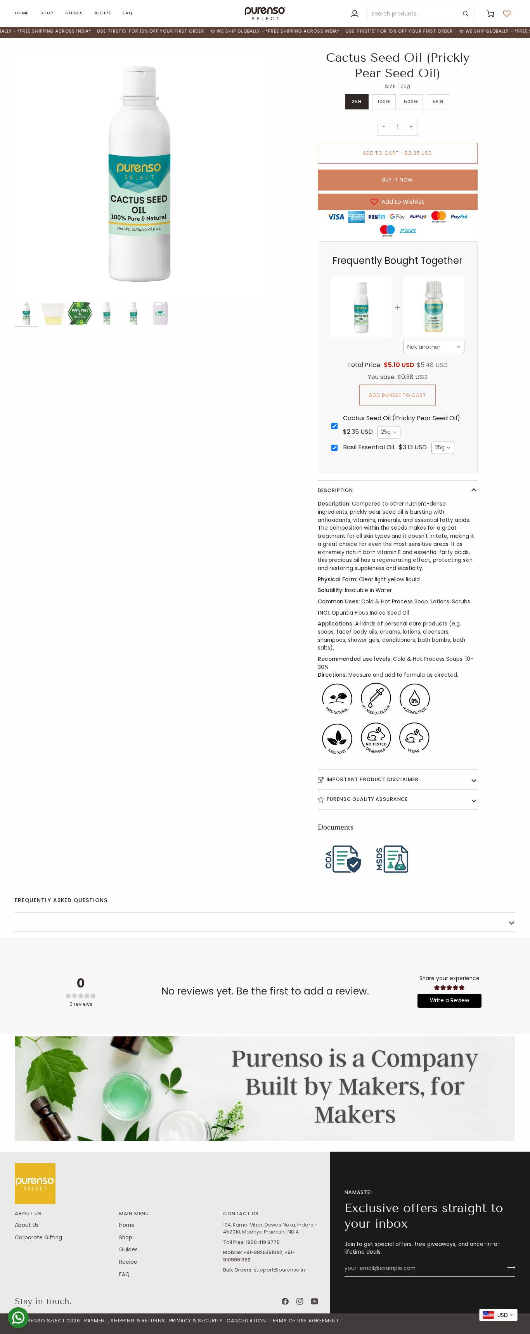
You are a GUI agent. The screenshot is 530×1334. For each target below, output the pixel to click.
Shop (125, 1237)
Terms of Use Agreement (304, 1320)
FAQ (124, 1274)
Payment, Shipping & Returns (124, 1320)
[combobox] (433, 347)
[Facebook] (285, 1301)
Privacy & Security (196, 1320)
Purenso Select (43, 1320)
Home (127, 1225)
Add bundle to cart (397, 395)
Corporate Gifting (38, 1237)
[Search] (465, 13)
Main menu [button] (134, 1213)
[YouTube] (314, 1301)
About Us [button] (28, 1213)
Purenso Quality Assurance (367, 799)
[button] (47, 13)
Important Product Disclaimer (373, 779)
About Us (27, 1225)
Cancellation (246, 1320)
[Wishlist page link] (507, 13)
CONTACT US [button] (241, 1213)
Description (335, 490)
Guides (128, 1249)
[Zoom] (140, 175)
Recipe (128, 1262)
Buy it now (397, 180)
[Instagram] (299, 1301)
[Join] (508, 1267)
